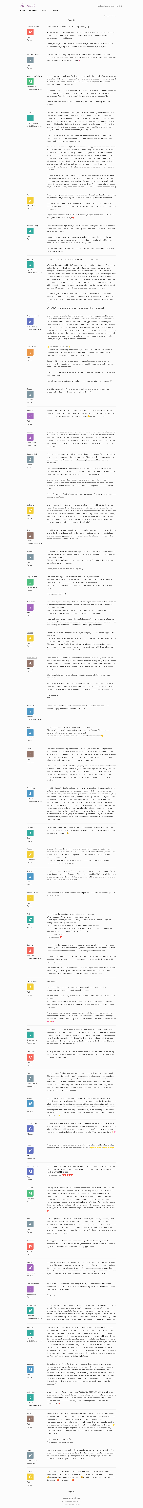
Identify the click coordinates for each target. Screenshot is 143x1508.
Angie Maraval (32, 658)
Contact (44, 10)
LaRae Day (31, 1392)
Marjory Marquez (33, 1166)
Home (22, 10)
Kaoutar (30, 633)
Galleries (33, 10)
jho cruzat (27, 5)
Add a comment (110, 16)
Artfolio (78, 1504)
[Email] (79, 1498)
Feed (71, 1498)
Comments (56, 10)
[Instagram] (75, 1498)
